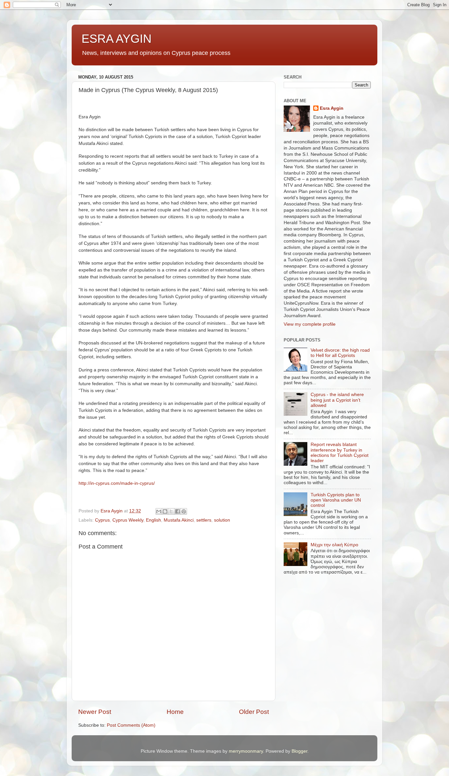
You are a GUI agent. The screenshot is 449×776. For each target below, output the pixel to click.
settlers (203, 520)
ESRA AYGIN (117, 38)
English (153, 520)
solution (222, 520)
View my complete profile (310, 324)
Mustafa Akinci (179, 520)
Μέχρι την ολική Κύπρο (334, 544)
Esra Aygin (331, 108)
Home (175, 711)
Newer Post (94, 711)
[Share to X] (171, 511)
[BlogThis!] (165, 511)
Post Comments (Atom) (131, 725)
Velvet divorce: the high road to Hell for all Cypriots (340, 353)
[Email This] (158, 511)
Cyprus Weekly (127, 520)
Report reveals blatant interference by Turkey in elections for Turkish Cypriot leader (339, 452)
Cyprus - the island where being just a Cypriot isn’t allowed (337, 400)
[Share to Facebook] (177, 511)
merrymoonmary (246, 751)
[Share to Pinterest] (183, 511)
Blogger (299, 751)
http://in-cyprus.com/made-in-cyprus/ (117, 483)
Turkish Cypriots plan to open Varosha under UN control (336, 500)
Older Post (254, 711)
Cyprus (102, 520)
